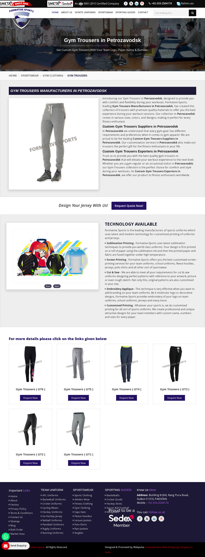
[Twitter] (131, 3)
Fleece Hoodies (83, 516)
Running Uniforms (52, 532)
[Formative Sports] (21, 15)
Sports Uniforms (85, 12)
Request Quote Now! (129, 206)
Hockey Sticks (114, 503)
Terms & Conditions (21, 512)
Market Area (17, 533)
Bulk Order (16, 529)
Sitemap (15, 521)
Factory (14, 504)
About (13, 500)
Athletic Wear (82, 499)
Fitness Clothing (83, 503)
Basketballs (112, 495)
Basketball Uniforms (54, 499)
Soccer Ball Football (117, 507)
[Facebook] (126, 3)
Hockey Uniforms (52, 512)
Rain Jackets (81, 528)
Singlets (78, 532)
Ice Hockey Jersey (52, 516)
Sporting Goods (125, 12)
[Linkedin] (137, 3)
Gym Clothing (53, 75)
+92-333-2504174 (161, 3)
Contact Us (16, 517)
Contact (143, 12)
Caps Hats (80, 512)
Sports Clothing (83, 495)
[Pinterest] (142, 3)
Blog (13, 525)
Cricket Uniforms (52, 503)
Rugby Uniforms (51, 528)
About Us (66, 12)
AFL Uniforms (50, 495)
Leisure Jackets (82, 520)
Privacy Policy (18, 508)
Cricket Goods (114, 499)
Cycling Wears (50, 507)
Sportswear (105, 12)
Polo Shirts (80, 524)
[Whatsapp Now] (6, 537)
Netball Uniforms (52, 520)
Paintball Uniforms (53, 524)
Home (55, 12)
